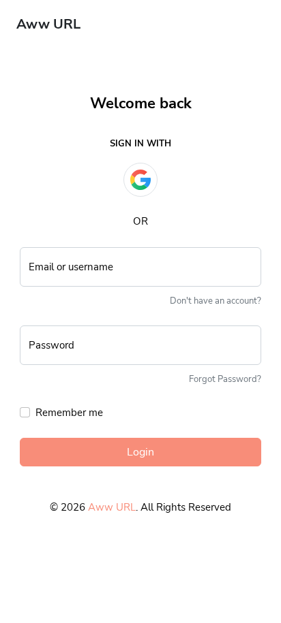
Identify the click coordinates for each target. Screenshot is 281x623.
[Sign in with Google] (140, 180)
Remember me (69, 412)
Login (140, 452)
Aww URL (112, 507)
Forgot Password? (225, 379)
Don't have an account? (215, 301)
